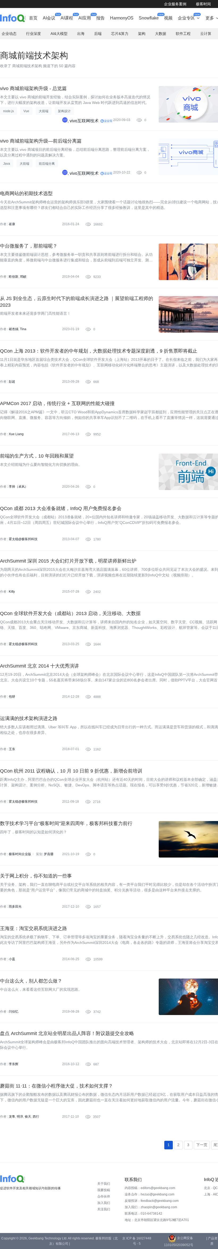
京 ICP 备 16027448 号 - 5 (136, 1241)
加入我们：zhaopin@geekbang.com (151, 1207)
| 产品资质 (211, 1241)
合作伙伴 (103, 1196)
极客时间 (203, 4)
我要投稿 (103, 1190)
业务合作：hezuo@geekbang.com (149, 1194)
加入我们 (103, 1203)
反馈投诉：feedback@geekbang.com (152, 1201)
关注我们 (103, 1209)
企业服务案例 (175, 4)
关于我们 (103, 1184)
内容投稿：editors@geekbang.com (150, 1188)
